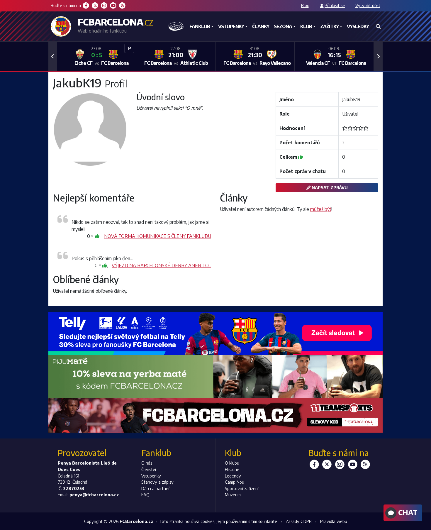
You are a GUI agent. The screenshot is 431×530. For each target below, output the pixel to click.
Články (260, 26)
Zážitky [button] (329, 26)
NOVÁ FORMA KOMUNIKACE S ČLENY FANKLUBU (157, 236)
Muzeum (233, 494)
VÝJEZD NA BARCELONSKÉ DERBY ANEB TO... (161, 265)
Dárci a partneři (156, 488)
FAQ (145, 494)
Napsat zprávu (329, 187)
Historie (232, 469)
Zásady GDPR (299, 521)
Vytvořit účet (367, 5)
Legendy (233, 475)
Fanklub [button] (199, 26)
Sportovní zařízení (242, 488)
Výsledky (358, 26)
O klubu (232, 462)
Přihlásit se (335, 5)
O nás (146, 462)
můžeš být (320, 209)
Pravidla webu (333, 521)
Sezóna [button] (283, 26)
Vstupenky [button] (231, 26)
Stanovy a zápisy (157, 482)
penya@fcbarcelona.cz (94, 494)
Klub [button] (306, 26)
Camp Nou (234, 482)
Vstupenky (151, 475)
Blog (305, 5)
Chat (407, 512)
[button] (52, 56)
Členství (148, 469)
